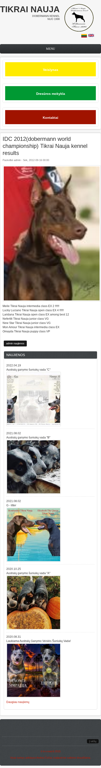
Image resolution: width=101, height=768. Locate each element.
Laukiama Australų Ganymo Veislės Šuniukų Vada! (38, 641)
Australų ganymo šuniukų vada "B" (28, 437)
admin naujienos (15, 343)
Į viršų (92, 741)
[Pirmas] (78, 30)
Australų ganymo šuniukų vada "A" (28, 573)
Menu (50, 48)
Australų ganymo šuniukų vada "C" (28, 369)
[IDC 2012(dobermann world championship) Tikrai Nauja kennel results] (84, 36)
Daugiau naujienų (17, 702)
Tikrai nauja (30, 9)
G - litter (11, 505)
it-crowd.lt (48, 751)
